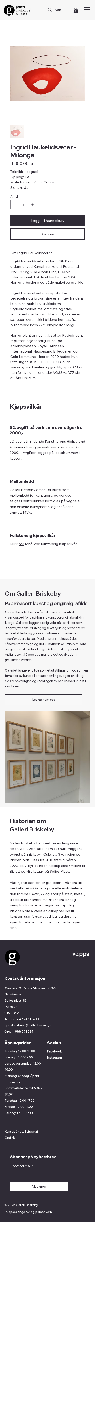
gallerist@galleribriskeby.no (34, 1025)
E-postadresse (21, 1166)
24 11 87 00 (32, 1019)
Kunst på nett (14, 1131)
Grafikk (10, 1138)
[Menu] (87, 9)
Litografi (33, 1131)
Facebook (54, 1051)
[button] (75, 10)
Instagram (54, 1057)
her (21, 544)
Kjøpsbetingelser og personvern (29, 1212)
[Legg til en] (32, 204)
